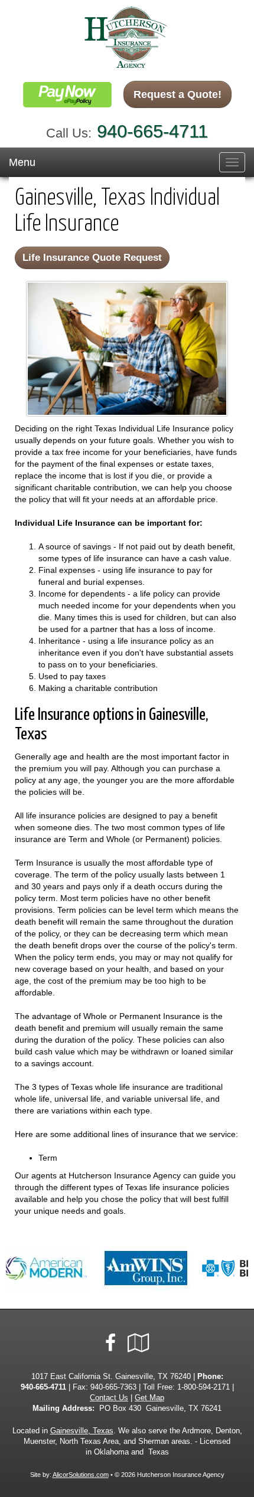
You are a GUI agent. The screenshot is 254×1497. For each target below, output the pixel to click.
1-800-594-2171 (203, 1387)
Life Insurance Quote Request (92, 257)
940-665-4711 (152, 131)
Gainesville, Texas (81, 1431)
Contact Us (109, 1398)
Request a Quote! (177, 94)
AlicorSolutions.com (81, 1474)
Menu (22, 162)
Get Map (149, 1398)
